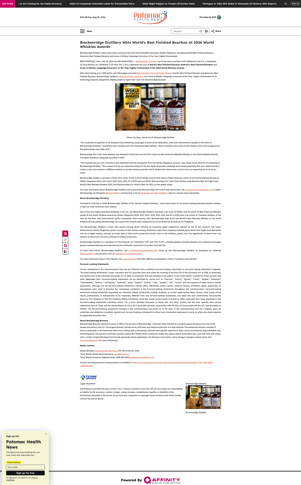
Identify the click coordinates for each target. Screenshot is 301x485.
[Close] (46, 434)
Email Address (13, 462)
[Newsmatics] (65, 251)
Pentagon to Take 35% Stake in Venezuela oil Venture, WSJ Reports (239, 3)
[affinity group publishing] (65, 245)
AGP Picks (7, 4)
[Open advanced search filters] (206, 31)
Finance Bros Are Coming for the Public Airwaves (35, 3)
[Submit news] (65, 234)
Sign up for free (25, 472)
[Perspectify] (65, 240)
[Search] (201, 31)
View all (295, 3)
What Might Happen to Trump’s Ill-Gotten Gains (169, 3)
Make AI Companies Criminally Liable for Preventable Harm (102, 3)
